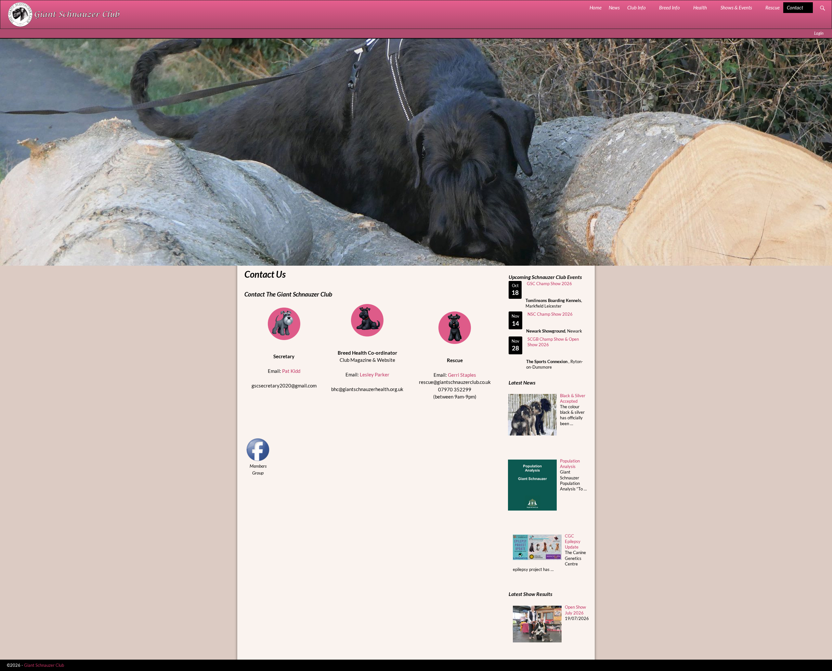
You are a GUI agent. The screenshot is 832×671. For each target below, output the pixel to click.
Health (700, 7)
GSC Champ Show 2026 (549, 283)
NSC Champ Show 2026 (550, 314)
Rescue (772, 7)
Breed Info (669, 7)
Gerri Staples (462, 375)
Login (819, 33)
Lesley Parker (374, 374)
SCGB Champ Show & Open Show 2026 (553, 341)
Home (596, 7)
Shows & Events (736, 7)
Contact (795, 7)
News (614, 7)
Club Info (636, 7)
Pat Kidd (291, 371)
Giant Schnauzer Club (44, 665)
